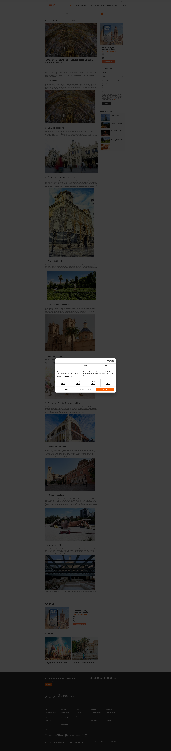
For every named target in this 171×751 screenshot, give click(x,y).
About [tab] (105, 365)
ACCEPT (105, 389)
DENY (66, 389)
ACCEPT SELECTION (85, 389)
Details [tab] (85, 365)
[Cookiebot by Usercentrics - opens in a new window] (108, 361)
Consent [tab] (65, 365)
